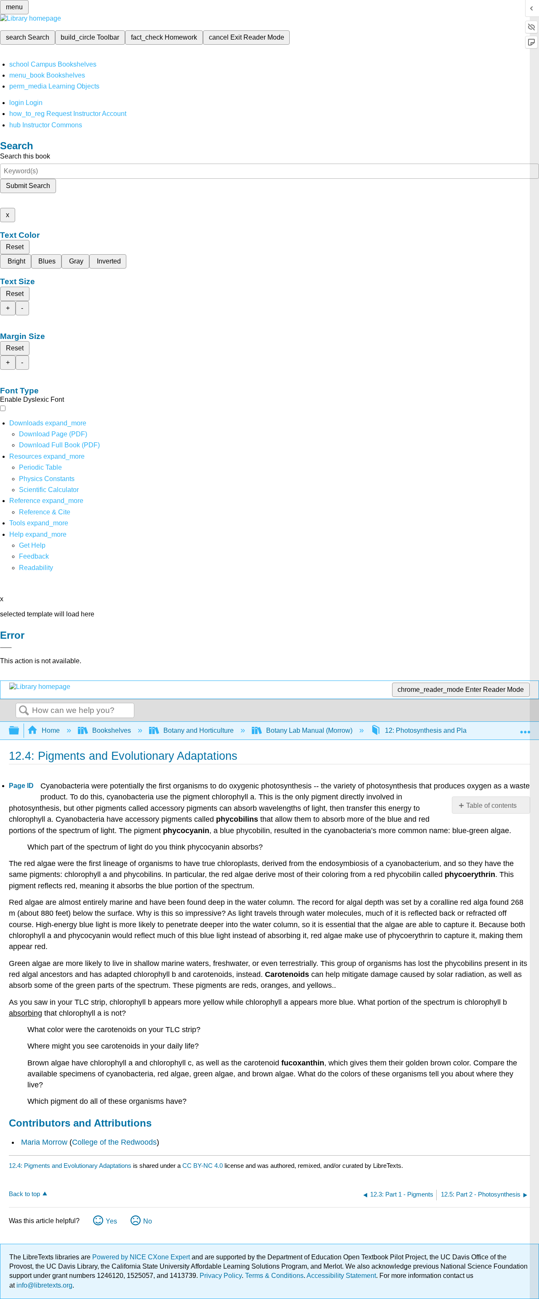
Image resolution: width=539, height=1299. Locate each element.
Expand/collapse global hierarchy (19, 731)
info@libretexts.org (43, 1285)
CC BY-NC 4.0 (202, 1165)
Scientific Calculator (49, 489)
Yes (111, 1221)
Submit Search (28, 185)
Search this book (25, 156)
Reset (15, 246)
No (147, 1221)
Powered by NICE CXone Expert (142, 1257)
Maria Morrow (44, 1142)
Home (50, 730)
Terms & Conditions (274, 1275)
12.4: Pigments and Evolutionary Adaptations (70, 1165)
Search (24, 711)
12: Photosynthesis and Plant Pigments (443, 730)
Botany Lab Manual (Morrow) (309, 730)
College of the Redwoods (114, 1142)
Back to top (24, 1193)
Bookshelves (112, 730)
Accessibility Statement (341, 1275)
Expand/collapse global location (525, 728)
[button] (34, 556)
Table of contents (491, 805)
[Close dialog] (6, 647)
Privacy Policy (221, 1275)
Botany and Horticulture (198, 730)
